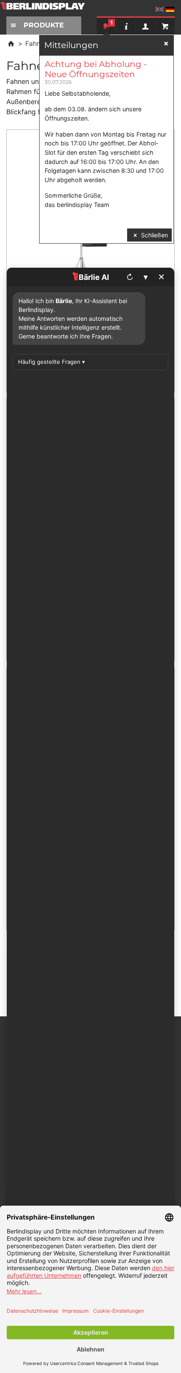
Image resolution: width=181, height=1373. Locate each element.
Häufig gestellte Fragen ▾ (51, 361)
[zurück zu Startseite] (11, 43)
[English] (159, 9)
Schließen (153, 235)
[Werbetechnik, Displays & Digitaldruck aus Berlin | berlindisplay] (48, 9)
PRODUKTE (44, 25)
